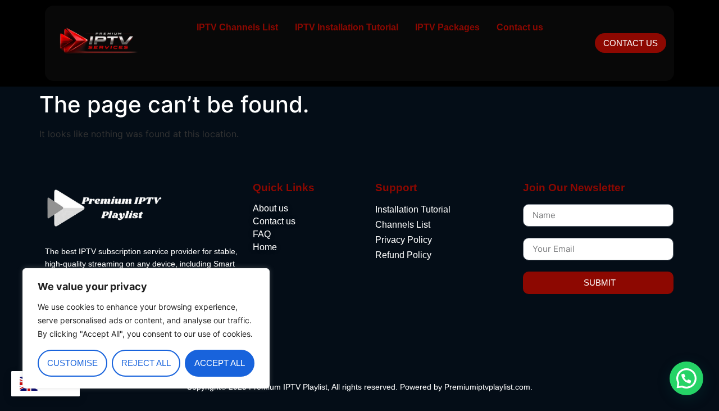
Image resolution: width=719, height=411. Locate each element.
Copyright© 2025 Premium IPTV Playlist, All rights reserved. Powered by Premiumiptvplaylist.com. (359, 386)
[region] (146, 328)
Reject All (146, 363)
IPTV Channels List (237, 27)
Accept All (219, 363)
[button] (686, 378)
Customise (72, 363)
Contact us (520, 27)
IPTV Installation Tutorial (346, 27)
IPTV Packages (447, 27)
